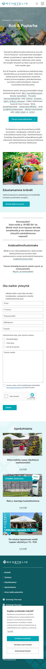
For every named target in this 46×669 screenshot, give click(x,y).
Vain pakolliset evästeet (23, 644)
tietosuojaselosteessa (14, 388)
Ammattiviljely (12, 339)
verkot (32, 112)
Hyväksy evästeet (23, 638)
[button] (37, 4)
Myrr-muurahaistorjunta (32, 93)
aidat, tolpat (20, 112)
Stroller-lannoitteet (18, 96)
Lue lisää (10, 631)
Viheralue (10, 343)
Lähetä (8, 407)
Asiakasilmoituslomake (23, 259)
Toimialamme (6, 20)
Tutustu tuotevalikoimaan (21, 119)
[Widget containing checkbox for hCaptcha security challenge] (20, 396)
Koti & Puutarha (18, 20)
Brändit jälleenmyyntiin (15, 204)
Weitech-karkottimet (33, 109)
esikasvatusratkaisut (28, 106)
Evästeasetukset (23, 651)
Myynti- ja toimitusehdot (23, 271)
